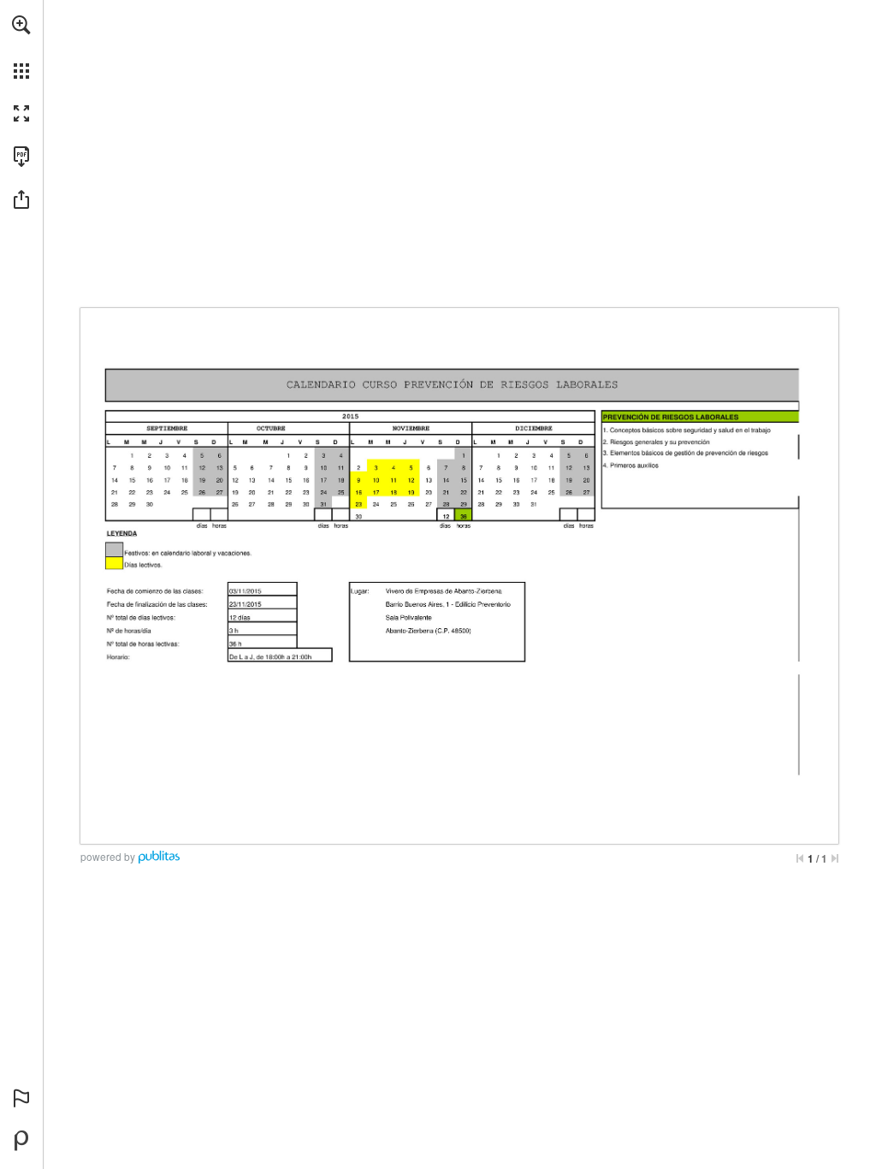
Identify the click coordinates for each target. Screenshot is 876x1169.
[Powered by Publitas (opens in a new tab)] (21, 1140)
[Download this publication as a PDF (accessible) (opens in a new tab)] (21, 156)
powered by (107, 856)
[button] (21, 24)
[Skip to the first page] (799, 858)
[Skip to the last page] (835, 858)
